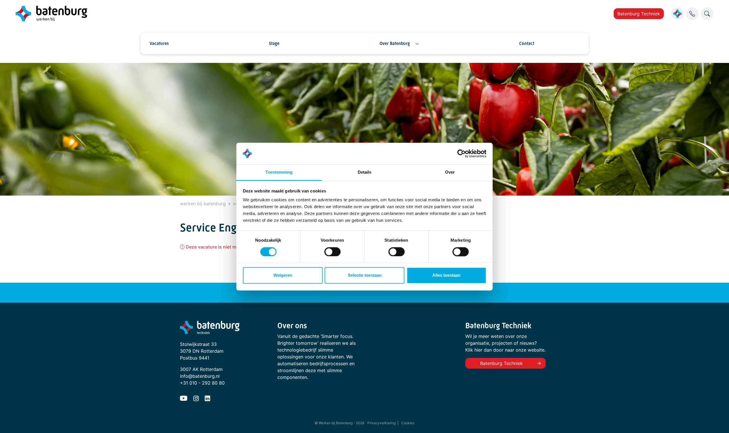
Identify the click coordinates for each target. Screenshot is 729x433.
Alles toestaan (446, 275)
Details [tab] (365, 172)
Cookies (407, 423)
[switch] (332, 251)
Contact (526, 43)
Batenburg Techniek (638, 14)
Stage (274, 43)
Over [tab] (450, 172)
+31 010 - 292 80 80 (202, 383)
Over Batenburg (395, 43)
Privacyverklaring (381, 423)
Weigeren (282, 275)
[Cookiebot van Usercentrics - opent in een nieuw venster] (461, 153)
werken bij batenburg (203, 203)
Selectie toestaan (365, 275)
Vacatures (159, 43)
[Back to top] (717, 421)
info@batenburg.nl (200, 376)
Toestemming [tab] (278, 172)
